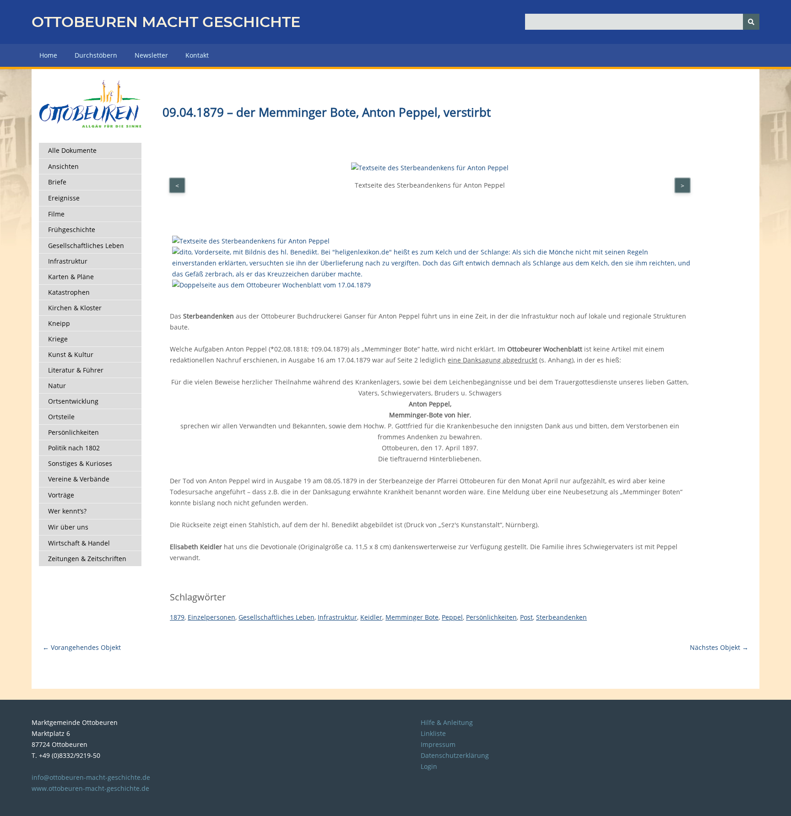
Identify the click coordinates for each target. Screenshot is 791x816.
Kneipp (59, 323)
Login (429, 766)
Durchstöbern (96, 55)
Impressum (438, 744)
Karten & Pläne (71, 276)
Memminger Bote (412, 617)
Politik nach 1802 (74, 447)
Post (526, 617)
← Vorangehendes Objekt (82, 647)
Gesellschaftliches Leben (86, 245)
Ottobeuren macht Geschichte (166, 22)
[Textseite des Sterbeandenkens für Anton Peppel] (251, 241)
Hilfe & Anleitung (447, 722)
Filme (56, 214)
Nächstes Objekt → (719, 647)
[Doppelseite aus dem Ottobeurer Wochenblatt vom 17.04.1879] (271, 285)
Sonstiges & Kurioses (80, 463)
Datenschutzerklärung (455, 755)
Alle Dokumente (72, 150)
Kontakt (197, 55)
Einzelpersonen (211, 617)
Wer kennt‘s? (67, 511)
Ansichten (63, 166)
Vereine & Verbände (78, 479)
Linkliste (433, 733)
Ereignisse (64, 198)
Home (48, 55)
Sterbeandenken (561, 617)
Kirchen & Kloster (75, 307)
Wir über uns (68, 527)
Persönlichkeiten (73, 432)
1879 (177, 617)
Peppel (452, 617)
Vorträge (61, 495)
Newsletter (151, 55)
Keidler (371, 617)
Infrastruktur (67, 261)
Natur (57, 385)
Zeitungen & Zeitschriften (87, 558)
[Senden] (751, 22)
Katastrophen (69, 292)
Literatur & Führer (75, 370)
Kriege (58, 339)
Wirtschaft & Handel (79, 543)
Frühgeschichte (71, 229)
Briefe (57, 182)
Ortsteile (61, 416)
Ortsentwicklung (73, 401)
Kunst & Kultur (70, 354)
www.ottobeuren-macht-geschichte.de (90, 788)
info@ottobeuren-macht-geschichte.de (91, 777)
